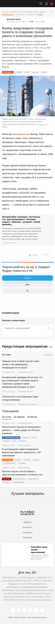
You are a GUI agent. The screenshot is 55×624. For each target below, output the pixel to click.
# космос (35, 72)
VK (27, 291)
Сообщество (8, 72)
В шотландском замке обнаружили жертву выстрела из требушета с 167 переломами (21, 452)
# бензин (25, 438)
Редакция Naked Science (27, 404)
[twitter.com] (13, 610)
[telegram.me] (36, 610)
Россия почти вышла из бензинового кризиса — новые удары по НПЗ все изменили (21, 430)
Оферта (28, 522)
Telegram (28, 278)
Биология (6, 479)
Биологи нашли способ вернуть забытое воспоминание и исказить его (22, 473)
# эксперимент (18, 482)
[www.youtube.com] (24, 610)
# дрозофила (33, 479)
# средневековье (9, 463)
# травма (22, 463)
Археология (7, 460)
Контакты (27, 527)
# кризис (6, 441)
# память (6, 482)
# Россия (22, 441)
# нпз (14, 441)
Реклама (27, 537)
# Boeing (18, 72)
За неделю (19, 417)
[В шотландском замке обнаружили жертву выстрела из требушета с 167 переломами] (49, 452)
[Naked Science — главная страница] (13, 3)
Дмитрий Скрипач (14, 19)
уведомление (23, 134)
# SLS (27, 72)
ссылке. (40, 14)
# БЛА (34, 438)
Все (51, 347)
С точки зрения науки (11, 438)
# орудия (26, 460)
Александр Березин (25, 372)
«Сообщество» (8, 14)
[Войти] (51, 4)
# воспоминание (19, 479)
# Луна (43, 72)
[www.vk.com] (18, 610)
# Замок (18, 460)
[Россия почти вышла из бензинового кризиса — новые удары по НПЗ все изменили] (49, 430)
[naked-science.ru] (42, 610)
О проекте (28, 532)
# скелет (36, 460)
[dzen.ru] (30, 610)
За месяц (32, 417)
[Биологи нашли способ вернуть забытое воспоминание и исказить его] (49, 475)
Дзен (27, 284)
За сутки (6, 417)
